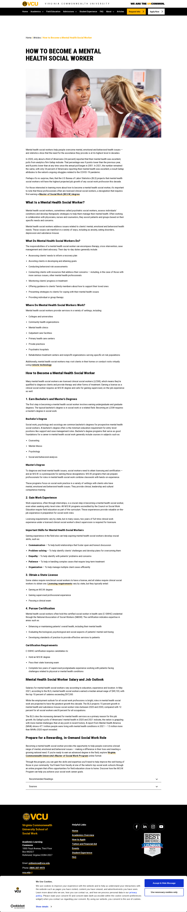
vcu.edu (26, 872)
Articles (120, 11)
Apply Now (154, 12)
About (108, 11)
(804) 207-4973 (37, 868)
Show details (42, 906)
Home (25, 11)
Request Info (134, 12)
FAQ (101, 11)
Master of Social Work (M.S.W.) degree (59, 194)
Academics (36, 11)
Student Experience (88, 11)
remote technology (41, 365)
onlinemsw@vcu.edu (39, 863)
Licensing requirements (60, 583)
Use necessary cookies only (164, 892)
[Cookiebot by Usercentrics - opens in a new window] (18, 907)
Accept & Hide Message (164, 883)
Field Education (53, 11)
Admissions (68, 11)
